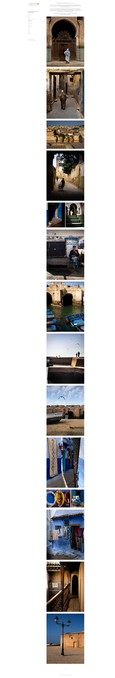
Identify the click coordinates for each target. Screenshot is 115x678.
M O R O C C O (30, 20)
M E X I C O (29, 18)
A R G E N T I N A (30, 26)
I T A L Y (29, 31)
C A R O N (29, 14)
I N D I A (29, 27)
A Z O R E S (29, 17)
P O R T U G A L (30, 21)
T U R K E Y (29, 25)
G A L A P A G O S (30, 23)
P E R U (29, 29)
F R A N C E (29, 24)
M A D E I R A (29, 15)
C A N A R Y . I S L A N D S (31, 19)
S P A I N (29, 28)
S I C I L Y (29, 16)
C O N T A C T (29, 33)
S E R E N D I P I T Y (30, 22)
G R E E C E (29, 30)
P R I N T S (29, 32)
